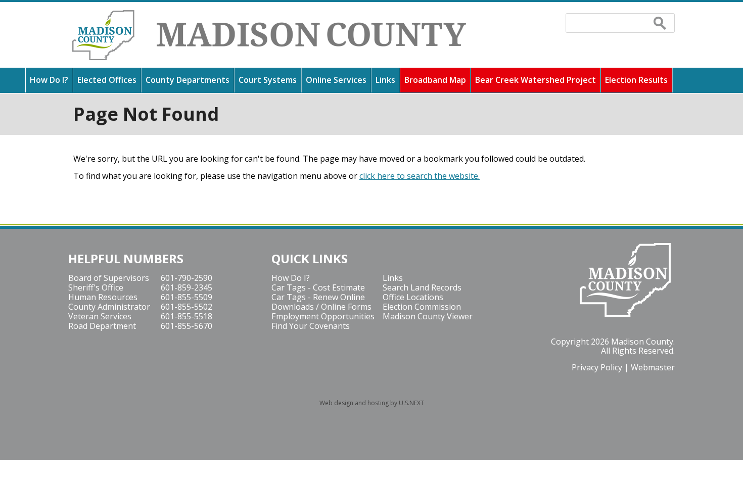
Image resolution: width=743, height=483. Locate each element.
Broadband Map (435, 79)
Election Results (636, 79)
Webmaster (653, 367)
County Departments (187, 79)
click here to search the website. (419, 175)
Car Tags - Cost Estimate (318, 287)
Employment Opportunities (323, 316)
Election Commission (422, 306)
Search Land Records (422, 287)
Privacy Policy (597, 367)
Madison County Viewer (428, 316)
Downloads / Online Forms (321, 306)
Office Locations (413, 297)
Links (385, 79)
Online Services (336, 79)
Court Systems (268, 79)
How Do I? (49, 79)
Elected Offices (106, 79)
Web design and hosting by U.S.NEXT (371, 403)
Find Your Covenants (310, 325)
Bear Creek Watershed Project (535, 79)
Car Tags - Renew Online (318, 297)
